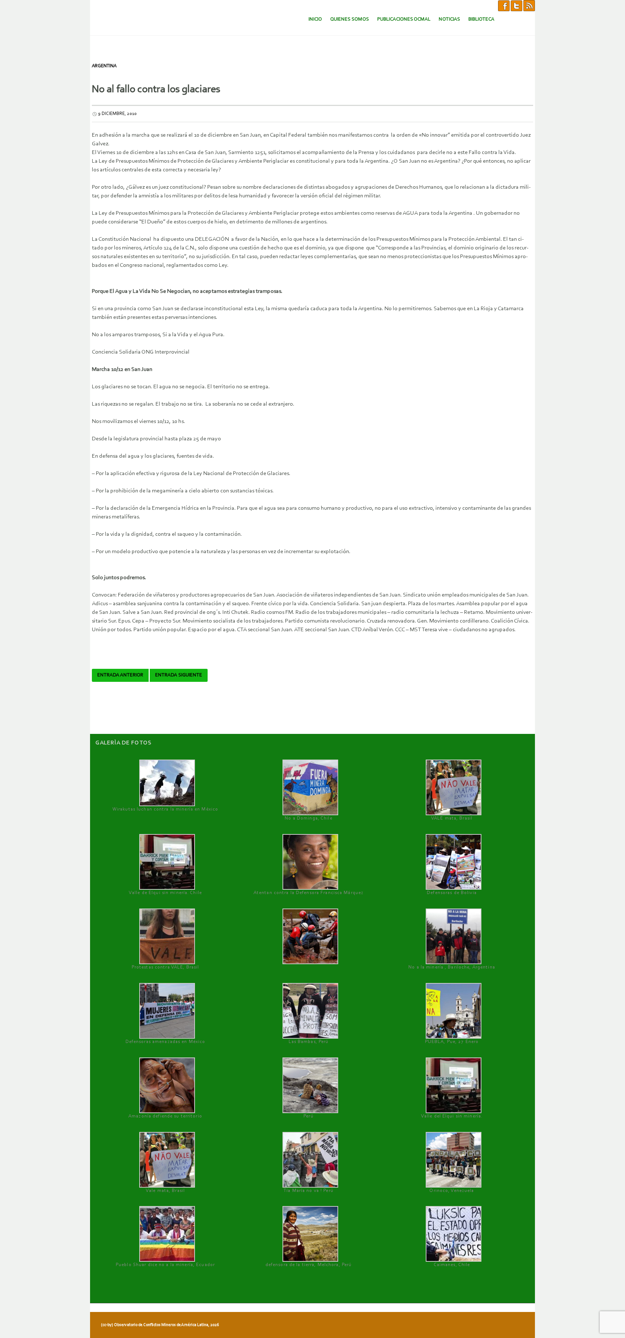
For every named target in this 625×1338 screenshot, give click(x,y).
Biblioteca (481, 19)
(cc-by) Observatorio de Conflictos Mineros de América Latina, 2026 (160, 1325)
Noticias (449, 19)
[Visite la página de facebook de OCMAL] (504, 5)
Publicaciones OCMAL (403, 19)
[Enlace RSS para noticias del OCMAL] (529, 5)
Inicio (315, 19)
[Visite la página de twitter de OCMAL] (516, 5)
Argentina (104, 66)
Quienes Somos (349, 19)
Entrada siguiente (178, 675)
